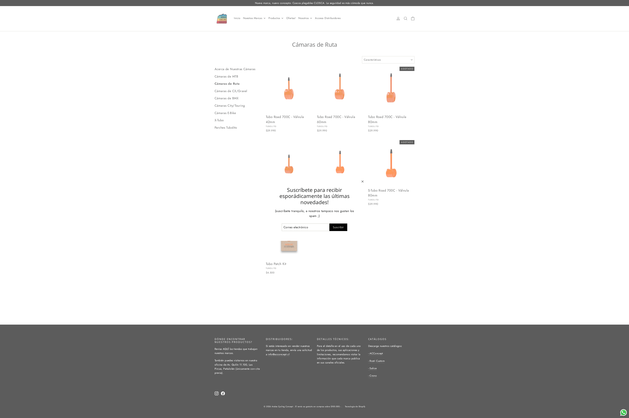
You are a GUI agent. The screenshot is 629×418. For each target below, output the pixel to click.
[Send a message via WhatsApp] (623, 412)
